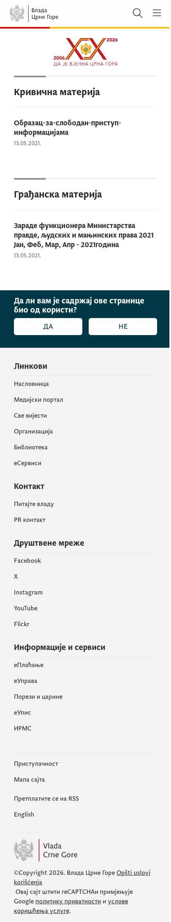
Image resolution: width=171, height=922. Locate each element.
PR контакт (29, 520)
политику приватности (68, 901)
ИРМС (22, 728)
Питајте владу (34, 504)
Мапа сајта (29, 780)
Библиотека (31, 447)
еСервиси (27, 463)
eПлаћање (28, 665)
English (24, 814)
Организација (33, 431)
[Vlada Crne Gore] (57, 13)
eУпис (22, 713)
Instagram (28, 592)
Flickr (21, 624)
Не (123, 326)
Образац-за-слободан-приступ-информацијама (67, 128)
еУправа (25, 681)
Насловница (31, 384)
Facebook (27, 561)
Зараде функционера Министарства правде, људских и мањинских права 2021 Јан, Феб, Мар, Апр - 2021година (84, 235)
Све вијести (30, 416)
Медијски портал (38, 400)
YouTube (25, 608)
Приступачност (36, 764)
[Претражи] (138, 13)
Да (48, 326)
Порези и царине (38, 697)
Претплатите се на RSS (46, 799)
